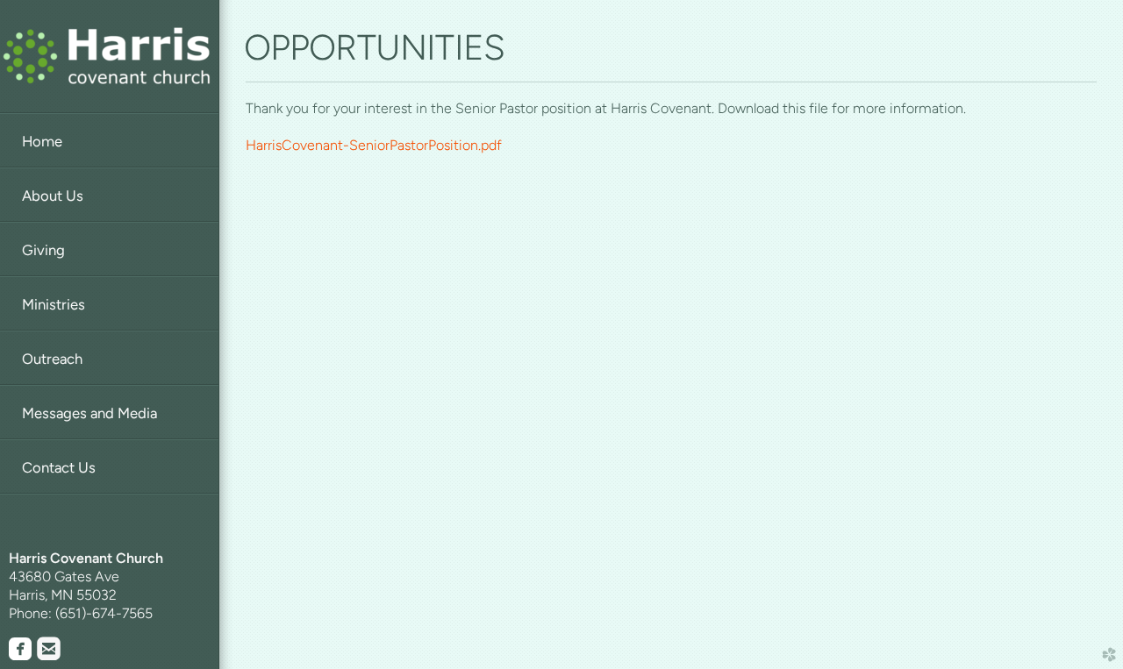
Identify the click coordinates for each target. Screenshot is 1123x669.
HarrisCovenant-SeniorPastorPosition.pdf (374, 145)
